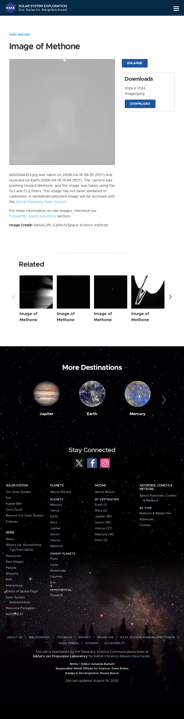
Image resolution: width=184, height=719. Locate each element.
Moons (100, 485)
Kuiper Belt (14, 503)
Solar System (17, 485)
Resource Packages (20, 608)
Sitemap (91, 643)
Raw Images (19, 34)
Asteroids (147, 519)
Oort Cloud (14, 509)
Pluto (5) (101, 540)
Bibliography (39, 637)
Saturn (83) (103, 522)
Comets (145, 525)
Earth (92, 414)
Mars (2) (101, 510)
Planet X (56, 595)
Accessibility (114, 643)
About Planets (60, 492)
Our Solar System (18, 492)
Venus (54, 510)
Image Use (106, 637)
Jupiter (46, 414)
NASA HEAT (15, 614)
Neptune (56, 546)
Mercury (138, 414)
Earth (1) (101, 504)
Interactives (14, 585)
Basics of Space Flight (22, 591)
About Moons (105, 492)
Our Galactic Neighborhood (42, 10)
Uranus (55, 540)
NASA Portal (69, 643)
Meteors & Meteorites (155, 513)
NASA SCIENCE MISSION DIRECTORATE (147, 637)
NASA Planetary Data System (41, 202)
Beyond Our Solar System (25, 515)
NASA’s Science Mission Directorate (122, 656)
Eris (53, 582)
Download (140, 103)
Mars (53, 522)
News (10, 539)
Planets (57, 485)
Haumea (56, 576)
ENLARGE (134, 63)
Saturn (55, 534)
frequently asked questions (32, 216)
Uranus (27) (103, 528)
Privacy (85, 637)
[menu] (176, 9)
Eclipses (12, 521)
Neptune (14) (104, 534)
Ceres (54, 564)
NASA (11, 7)
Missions (12, 573)
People (11, 567)
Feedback (64, 637)
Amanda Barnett (102, 664)
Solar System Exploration (42, 5)
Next (170, 297)
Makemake (58, 570)
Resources (13, 556)
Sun (8, 497)
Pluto (54, 558)
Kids (9, 579)
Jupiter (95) (103, 516)
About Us (14, 637)
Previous (13, 297)
